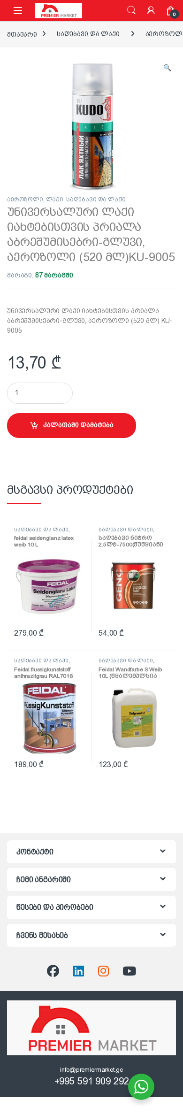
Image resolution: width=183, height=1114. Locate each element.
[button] (167, 68)
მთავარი (22, 34)
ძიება (131, 10)
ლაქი (54, 199)
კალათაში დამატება (78, 425)
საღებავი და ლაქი (88, 34)
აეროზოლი (25, 199)
